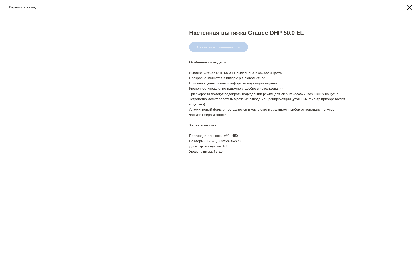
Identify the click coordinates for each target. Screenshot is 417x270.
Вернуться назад (22, 7)
